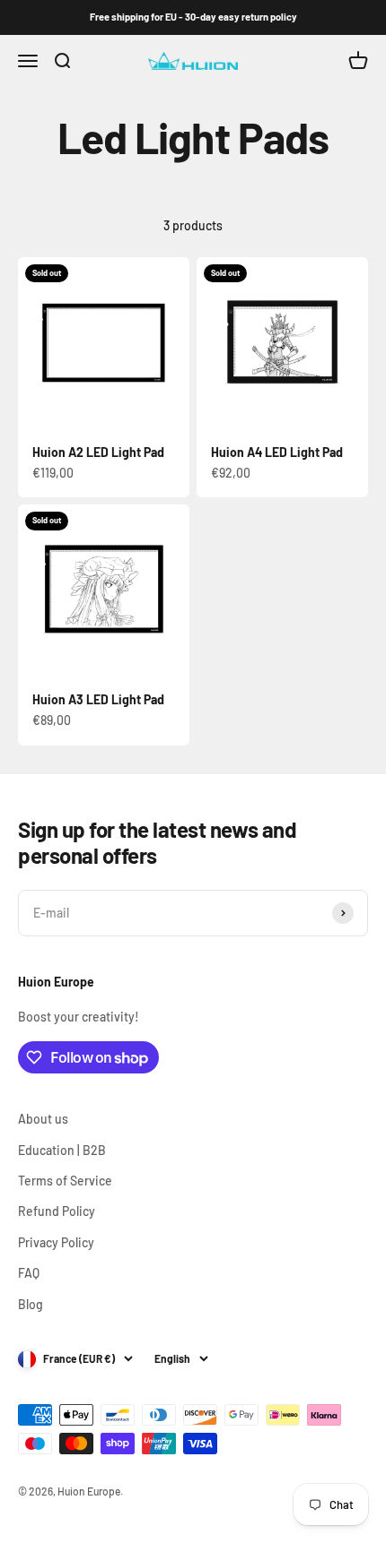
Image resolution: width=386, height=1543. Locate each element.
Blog (30, 1304)
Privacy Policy (56, 1242)
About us (43, 1118)
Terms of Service (65, 1180)
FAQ (28, 1272)
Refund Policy (56, 1211)
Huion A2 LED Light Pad (98, 452)
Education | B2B (62, 1150)
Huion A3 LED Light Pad (98, 699)
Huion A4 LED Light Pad (277, 452)
